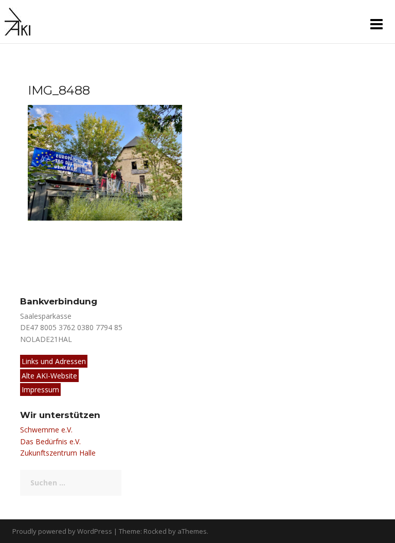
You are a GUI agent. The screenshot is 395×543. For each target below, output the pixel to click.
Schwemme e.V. (46, 430)
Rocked (155, 531)
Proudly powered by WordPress (62, 531)
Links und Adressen (54, 361)
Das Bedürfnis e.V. (50, 441)
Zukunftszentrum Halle (58, 453)
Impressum (40, 389)
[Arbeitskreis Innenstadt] (17, 21)
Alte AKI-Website (49, 376)
